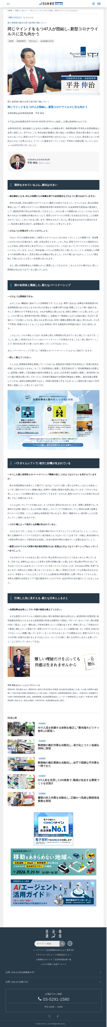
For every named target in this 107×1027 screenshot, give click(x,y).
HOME (10, 11)
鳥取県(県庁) (21, 41)
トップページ (38, 950)
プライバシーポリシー (45, 955)
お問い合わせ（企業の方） (16, 982)
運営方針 (70, 950)
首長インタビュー (21, 11)
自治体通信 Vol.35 (47, 41)
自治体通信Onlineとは (55, 950)
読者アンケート (60, 964)
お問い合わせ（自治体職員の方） (20, 972)
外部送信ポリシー (64, 955)
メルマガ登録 (46, 964)
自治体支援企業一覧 (63, 959)
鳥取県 (11, 41)
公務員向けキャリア (44, 959)
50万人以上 (33, 41)
